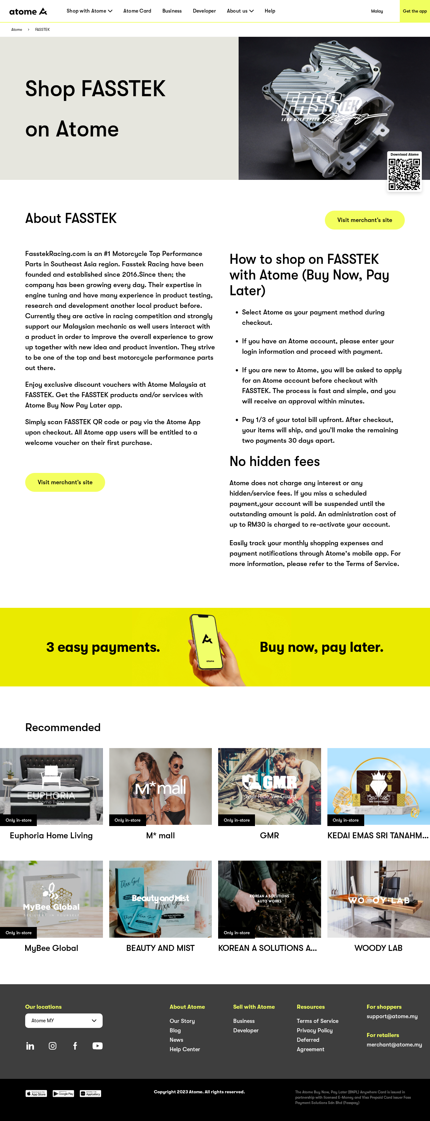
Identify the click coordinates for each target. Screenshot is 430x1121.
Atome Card (137, 11)
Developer (204, 11)
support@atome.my (392, 1016)
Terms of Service (317, 1021)
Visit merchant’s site (65, 482)
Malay (377, 11)
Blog (175, 1030)
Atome (16, 30)
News (176, 1040)
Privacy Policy (315, 1030)
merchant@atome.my (394, 1044)
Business (172, 11)
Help (270, 11)
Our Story (182, 1021)
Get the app (415, 11)
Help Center (185, 1049)
